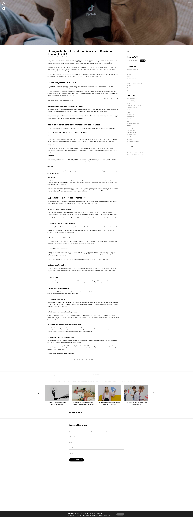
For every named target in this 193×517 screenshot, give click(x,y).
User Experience (131, 132)
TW (87, 360)
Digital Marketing (131, 78)
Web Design (130, 139)
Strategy (129, 87)
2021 (128, 152)
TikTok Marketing (112, 381)
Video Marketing (131, 134)
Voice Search (130, 137)
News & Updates (131, 119)
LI (92, 360)
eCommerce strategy (83, 381)
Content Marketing (132, 107)
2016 (128, 154)
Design (128, 112)
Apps (128, 90)
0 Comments (122, 381)
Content (129, 81)
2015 (131, 154)
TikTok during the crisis (75, 254)
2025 (131, 150)
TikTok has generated (85, 93)
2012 (143, 154)
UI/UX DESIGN (131, 130)
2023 (139, 150)
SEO (128, 121)
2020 (131, 152)
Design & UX (130, 76)
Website (129, 74)
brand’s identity (51, 348)
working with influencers (62, 190)
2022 (143, 150)
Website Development (133, 141)
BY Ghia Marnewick (132, 381)
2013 (139, 154)
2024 (135, 150)
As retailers (50, 328)
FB (89, 360)
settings (108, 515)
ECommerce (130, 116)
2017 (143, 152)
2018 (139, 152)
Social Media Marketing (133, 123)
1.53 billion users (98, 69)
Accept (120, 514)
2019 (135, 152)
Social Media (92, 381)
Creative (129, 110)
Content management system (135, 105)
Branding (129, 103)
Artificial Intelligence (132, 101)
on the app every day (69, 71)
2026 (128, 150)
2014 (135, 154)
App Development (132, 98)
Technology (130, 128)
